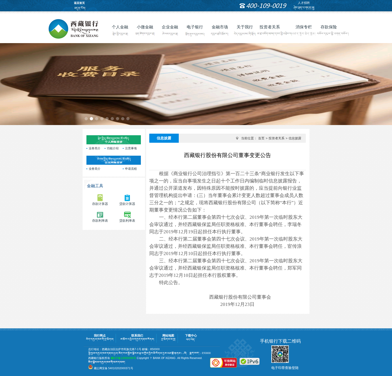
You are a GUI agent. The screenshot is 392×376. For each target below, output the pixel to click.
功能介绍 (113, 148)
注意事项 (131, 148)
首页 (261, 138)
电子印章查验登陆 (285, 368)
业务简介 (94, 148)
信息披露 (295, 138)
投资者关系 (276, 138)
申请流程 (131, 168)
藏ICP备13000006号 (123, 358)
